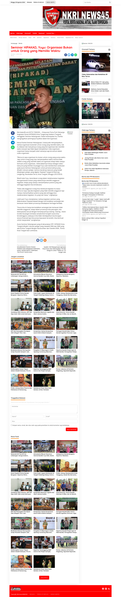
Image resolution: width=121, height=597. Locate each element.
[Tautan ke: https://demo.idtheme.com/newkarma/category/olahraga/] (109, 130)
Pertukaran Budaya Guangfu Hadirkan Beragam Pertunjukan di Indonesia (93, 194)
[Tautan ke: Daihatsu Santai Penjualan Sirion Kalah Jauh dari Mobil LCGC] (86, 90)
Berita (12, 55)
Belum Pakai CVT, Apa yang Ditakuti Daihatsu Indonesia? (100, 82)
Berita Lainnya (86, 218)
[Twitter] (41, 240)
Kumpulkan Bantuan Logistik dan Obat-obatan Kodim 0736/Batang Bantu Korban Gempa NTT (44, 313)
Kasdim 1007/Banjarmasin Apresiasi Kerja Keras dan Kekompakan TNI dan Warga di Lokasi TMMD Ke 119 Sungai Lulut (54, 248)
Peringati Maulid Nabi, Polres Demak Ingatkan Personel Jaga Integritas (66, 332)
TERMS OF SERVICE (42, 594)
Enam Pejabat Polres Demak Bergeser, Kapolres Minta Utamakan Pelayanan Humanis (20, 294)
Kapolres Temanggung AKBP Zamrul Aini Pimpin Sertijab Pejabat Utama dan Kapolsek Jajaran (43, 370)
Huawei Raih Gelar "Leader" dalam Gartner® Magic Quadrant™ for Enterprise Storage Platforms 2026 (95, 200)
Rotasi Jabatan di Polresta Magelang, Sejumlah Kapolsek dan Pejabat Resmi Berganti (65, 370)
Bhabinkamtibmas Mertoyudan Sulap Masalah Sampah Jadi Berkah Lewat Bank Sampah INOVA (20, 351)
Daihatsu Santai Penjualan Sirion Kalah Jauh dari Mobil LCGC (100, 90)
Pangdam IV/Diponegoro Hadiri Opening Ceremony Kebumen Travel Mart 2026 (44, 351)
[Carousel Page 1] (95, 117)
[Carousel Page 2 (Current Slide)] (97, 117)
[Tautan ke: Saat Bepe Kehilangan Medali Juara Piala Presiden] (96, 142)
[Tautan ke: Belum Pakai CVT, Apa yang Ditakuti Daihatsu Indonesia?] (86, 83)
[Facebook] (37, 240)
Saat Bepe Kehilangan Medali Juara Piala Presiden (96, 153)
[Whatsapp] (75, 54)
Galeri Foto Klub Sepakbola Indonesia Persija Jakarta (97, 169)
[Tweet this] (69, 54)
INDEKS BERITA (55, 594)
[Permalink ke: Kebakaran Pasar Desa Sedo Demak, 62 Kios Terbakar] (44, 380)
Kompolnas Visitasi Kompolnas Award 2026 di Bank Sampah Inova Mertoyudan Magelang (43, 332)
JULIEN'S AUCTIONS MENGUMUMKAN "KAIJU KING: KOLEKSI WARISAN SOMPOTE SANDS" (95, 185)
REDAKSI (32, 594)
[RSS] (45, 240)
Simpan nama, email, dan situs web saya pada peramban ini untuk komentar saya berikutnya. (40, 425)
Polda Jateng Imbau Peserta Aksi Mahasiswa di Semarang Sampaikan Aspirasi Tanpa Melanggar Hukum (21, 389)
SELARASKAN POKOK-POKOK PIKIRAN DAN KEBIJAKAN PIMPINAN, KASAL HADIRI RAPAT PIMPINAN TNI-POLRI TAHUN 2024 (28, 248)
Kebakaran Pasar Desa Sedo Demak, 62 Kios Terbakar (43, 388)
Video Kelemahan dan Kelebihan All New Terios (94, 75)
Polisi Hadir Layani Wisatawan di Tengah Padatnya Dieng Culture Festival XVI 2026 (44, 294)
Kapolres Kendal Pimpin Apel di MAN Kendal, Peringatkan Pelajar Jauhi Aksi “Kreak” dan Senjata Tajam (66, 351)
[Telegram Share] (72, 54)
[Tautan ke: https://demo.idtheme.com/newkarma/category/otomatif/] (109, 50)
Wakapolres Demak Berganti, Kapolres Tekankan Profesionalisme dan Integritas (66, 275)
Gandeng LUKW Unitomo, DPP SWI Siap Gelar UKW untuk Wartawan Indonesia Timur (21, 313)
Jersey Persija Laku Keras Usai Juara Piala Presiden (96, 158)
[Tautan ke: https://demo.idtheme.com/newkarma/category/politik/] (109, 99)
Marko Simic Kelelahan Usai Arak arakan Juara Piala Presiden (97, 164)
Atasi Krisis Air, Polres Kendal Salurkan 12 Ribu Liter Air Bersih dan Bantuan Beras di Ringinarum (66, 313)
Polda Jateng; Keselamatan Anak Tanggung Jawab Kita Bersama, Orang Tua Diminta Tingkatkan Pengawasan (66, 294)
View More (44, 578)
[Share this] (65, 54)
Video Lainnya (95, 218)
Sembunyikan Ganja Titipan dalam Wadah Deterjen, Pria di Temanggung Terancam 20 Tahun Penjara (21, 370)
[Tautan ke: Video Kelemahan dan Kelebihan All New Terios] (96, 62)
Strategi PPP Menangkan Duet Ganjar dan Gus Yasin (94, 112)
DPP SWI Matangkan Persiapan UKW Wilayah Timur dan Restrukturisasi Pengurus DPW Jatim (20, 332)
